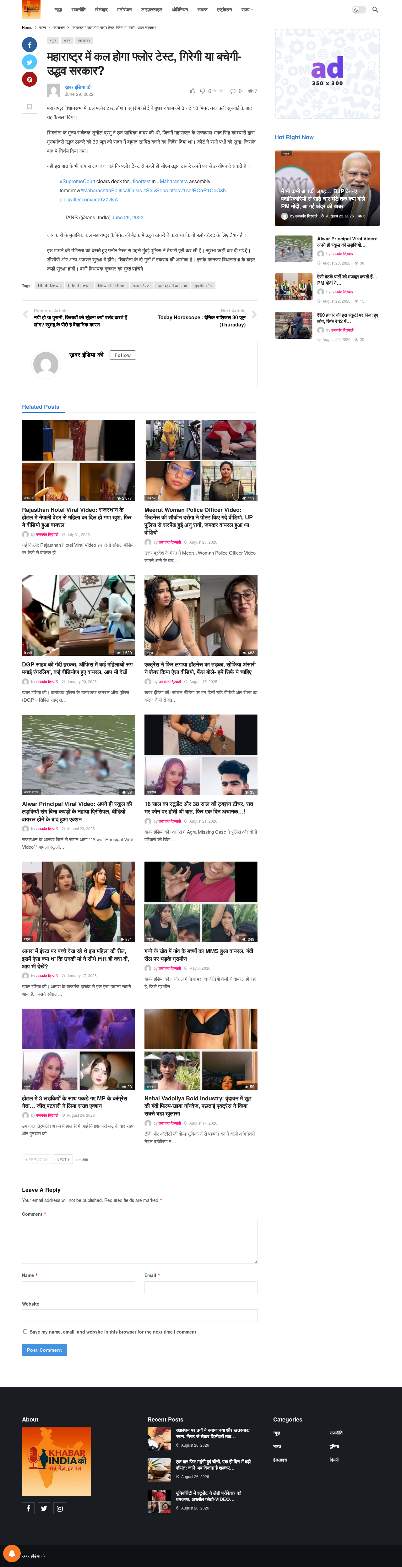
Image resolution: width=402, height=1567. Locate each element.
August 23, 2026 (81, 828)
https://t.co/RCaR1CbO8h (197, 190)
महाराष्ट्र (84, 40)
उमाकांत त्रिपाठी (47, 534)
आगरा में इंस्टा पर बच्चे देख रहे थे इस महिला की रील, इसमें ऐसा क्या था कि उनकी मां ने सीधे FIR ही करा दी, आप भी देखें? (75, 958)
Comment (34, 1214)
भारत (67, 40)
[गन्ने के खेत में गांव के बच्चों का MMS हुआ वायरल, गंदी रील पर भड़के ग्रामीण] (201, 902)
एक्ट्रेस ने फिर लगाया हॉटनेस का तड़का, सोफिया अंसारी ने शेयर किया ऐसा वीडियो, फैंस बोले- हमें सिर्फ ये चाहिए (200, 668)
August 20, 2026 (203, 542)
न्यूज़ (53, 40)
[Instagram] (59, 1508)
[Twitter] (44, 1508)
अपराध (151, 791)
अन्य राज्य (31, 791)
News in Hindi (112, 285)
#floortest (140, 181)
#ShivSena (155, 190)
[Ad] (327, 74)
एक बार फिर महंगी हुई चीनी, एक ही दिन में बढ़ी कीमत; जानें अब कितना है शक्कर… (213, 1464)
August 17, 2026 (203, 1123)
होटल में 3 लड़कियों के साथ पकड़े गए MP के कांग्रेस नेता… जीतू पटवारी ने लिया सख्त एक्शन (74, 1102)
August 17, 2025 (203, 681)
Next (62, 1159)
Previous (38, 1159)
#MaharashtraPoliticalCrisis (111, 190)
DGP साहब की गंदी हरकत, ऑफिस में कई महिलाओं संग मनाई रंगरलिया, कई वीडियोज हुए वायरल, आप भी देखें (77, 668)
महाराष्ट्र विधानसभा (172, 285)
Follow (123, 355)
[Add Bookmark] (29, 106)
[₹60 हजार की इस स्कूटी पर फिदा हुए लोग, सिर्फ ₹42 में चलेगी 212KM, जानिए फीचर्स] (293, 325)
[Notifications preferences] (12, 1553)
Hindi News (49, 285)
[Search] (375, 9)
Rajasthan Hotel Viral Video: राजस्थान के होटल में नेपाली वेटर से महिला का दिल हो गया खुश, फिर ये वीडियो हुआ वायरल (77, 517)
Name (30, 1275)
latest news (79, 285)
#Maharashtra (172, 181)
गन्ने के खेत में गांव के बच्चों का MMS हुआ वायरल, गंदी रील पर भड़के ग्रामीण (198, 954)
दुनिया (334, 1446)
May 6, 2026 (199, 968)
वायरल (28, 497)
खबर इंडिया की (34, 1556)
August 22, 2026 (336, 301)
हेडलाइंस (280, 1459)
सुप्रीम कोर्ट (203, 285)
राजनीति (336, 1432)
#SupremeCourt (77, 181)
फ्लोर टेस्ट (141, 285)
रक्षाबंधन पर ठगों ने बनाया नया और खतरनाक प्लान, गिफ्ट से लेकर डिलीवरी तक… (212, 1433)
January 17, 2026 (82, 975)
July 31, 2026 (78, 534)
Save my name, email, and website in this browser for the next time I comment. (114, 1332)
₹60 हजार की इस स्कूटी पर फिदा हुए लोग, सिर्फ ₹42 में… (347, 318)
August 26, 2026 (195, 1445)
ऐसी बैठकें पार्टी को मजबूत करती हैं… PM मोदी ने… (347, 279)
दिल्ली (28, 652)
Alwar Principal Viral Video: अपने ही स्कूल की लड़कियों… (347, 241)
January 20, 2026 (82, 681)
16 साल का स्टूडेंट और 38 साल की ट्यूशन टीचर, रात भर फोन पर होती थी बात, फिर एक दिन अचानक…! (198, 807)
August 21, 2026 (203, 821)
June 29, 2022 (79, 94)
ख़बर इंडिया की (78, 86)
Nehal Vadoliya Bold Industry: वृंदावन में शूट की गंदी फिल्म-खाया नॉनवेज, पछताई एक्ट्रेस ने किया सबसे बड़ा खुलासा (197, 1106)
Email (152, 1275)
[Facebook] (28, 1508)
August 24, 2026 (81, 1115)
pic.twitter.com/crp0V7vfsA (89, 199)
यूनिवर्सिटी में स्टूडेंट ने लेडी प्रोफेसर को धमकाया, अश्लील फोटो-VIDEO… (208, 1496)
